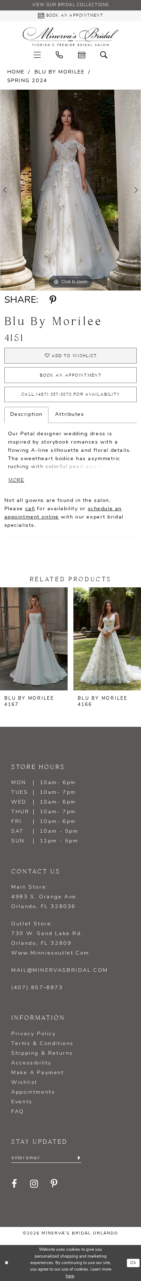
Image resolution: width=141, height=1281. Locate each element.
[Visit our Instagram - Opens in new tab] (34, 1184)
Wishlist (24, 1082)
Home (16, 72)
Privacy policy (33, 1034)
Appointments (33, 1092)
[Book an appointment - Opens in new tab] (81, 55)
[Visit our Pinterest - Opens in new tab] (54, 1184)
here (70, 1276)
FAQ (17, 1112)
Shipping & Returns (42, 1053)
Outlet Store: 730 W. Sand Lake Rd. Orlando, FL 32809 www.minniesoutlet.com (50, 938)
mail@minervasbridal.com (59, 970)
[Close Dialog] (6, 1262)
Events (22, 1102)
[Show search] (104, 55)
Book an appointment (71, 375)
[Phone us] (59, 55)
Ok (133, 1262)
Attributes (69, 414)
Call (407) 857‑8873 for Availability (70, 394)
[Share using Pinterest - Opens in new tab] (53, 300)
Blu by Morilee (59, 72)
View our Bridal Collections (70, 5)
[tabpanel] (70, 190)
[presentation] (34, 638)
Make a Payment (37, 1073)
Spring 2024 (27, 81)
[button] (37, 55)
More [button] (16, 480)
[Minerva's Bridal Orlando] (70, 36)
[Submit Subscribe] (78, 1158)
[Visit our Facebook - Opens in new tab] (14, 1184)
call (30, 509)
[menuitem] (37, 55)
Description (26, 414)
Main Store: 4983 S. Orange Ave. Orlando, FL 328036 (44, 897)
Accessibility (31, 1063)
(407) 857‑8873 (37, 988)
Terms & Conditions (42, 1043)
